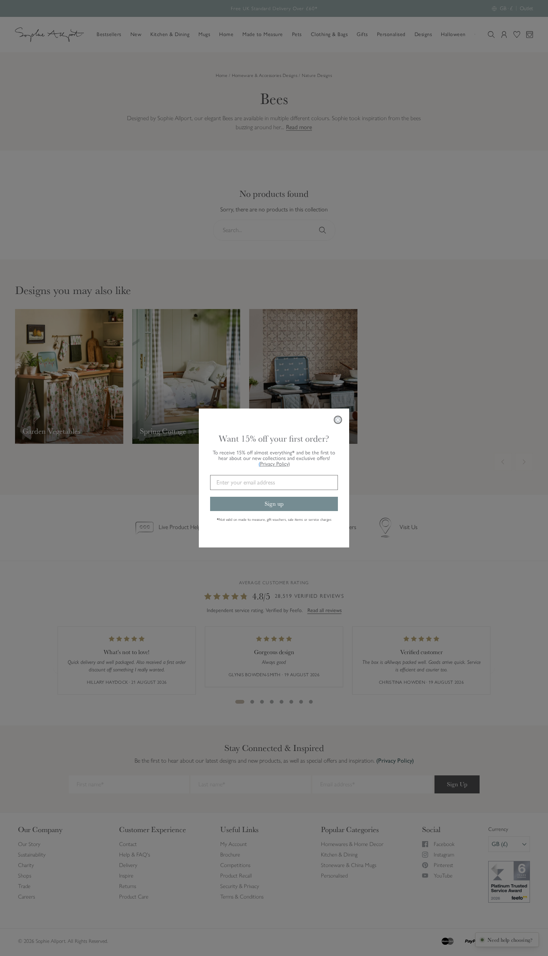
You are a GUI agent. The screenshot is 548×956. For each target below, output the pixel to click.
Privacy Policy (275, 464)
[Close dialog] (338, 420)
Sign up (274, 504)
